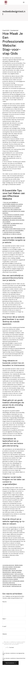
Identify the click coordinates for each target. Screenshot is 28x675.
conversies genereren (8, 565)
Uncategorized (14, 30)
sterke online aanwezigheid (10, 584)
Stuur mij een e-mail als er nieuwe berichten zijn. (14, 659)
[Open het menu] (24, 2)
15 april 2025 (6, 30)
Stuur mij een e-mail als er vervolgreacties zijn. (13, 654)
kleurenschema (7, 572)
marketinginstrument (8, 574)
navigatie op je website (18, 575)
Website (5, 634)
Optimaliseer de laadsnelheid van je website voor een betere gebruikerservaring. (13, 225)
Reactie (4, 601)
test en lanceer (7, 586)
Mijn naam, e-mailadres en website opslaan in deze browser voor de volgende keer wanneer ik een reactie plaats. (14, 643)
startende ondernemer (9, 582)
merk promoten (18, 574)
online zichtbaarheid (18, 577)
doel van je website (8, 567)
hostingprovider (7, 570)
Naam (4, 618)
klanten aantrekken (17, 570)
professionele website (18, 581)
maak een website (16, 572)
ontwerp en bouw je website (10, 579)
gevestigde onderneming (9, 568)
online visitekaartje (7, 577)
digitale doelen (19, 565)
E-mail (5, 626)
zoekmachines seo (16, 586)
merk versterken (7, 575)
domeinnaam (16, 567)
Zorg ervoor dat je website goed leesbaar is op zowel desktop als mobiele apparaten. (14, 211)
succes (19, 584)
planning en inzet (7, 581)
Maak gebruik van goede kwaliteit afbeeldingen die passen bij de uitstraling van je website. (13, 219)
